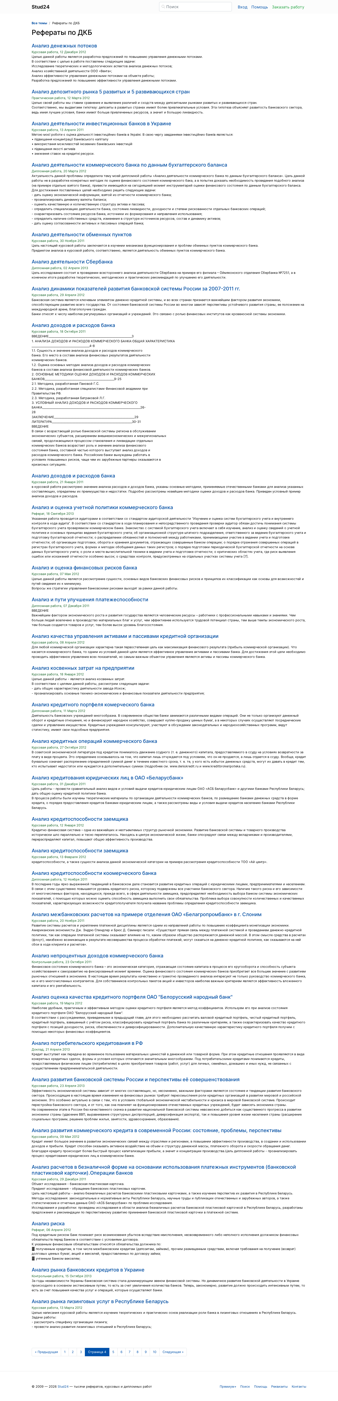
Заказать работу (288, 6)
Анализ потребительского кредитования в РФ (87, 1043)
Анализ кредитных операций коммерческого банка (94, 741)
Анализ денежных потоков (64, 46)
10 (154, 1352)
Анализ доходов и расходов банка (73, 325)
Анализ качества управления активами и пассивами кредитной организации (125, 636)
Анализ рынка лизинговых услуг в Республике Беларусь (100, 1301)
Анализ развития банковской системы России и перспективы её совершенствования (136, 1079)
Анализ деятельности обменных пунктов (82, 234)
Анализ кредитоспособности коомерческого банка (94, 873)
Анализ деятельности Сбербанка (72, 262)
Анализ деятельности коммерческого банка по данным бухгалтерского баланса (129, 165)
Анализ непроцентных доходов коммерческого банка (97, 956)
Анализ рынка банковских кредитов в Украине (88, 1270)
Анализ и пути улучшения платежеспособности (90, 600)
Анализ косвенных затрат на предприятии (83, 668)
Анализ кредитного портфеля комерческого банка (93, 705)
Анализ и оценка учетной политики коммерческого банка (102, 507)
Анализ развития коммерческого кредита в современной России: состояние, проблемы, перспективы (156, 1130)
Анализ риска (48, 1224)
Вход (242, 6)
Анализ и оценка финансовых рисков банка (84, 568)
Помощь (259, 6)
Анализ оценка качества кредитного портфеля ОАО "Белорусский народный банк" (132, 997)
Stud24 (63, 1386)
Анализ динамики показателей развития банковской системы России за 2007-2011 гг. (136, 289)
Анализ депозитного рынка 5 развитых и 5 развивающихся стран (111, 92)
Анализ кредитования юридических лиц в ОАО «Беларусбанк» (107, 778)
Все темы (39, 23)
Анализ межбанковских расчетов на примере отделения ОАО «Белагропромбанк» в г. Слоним (147, 914)
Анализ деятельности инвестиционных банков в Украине (101, 124)
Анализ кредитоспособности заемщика (80, 819)
